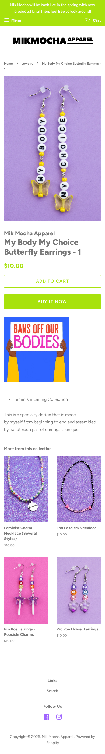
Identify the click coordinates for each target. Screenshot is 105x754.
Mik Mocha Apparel (58, 736)
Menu (15, 20)
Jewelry (27, 63)
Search (52, 691)
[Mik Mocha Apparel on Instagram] (59, 718)
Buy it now (52, 301)
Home (8, 63)
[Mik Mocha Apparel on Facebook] (46, 718)
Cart (96, 20)
